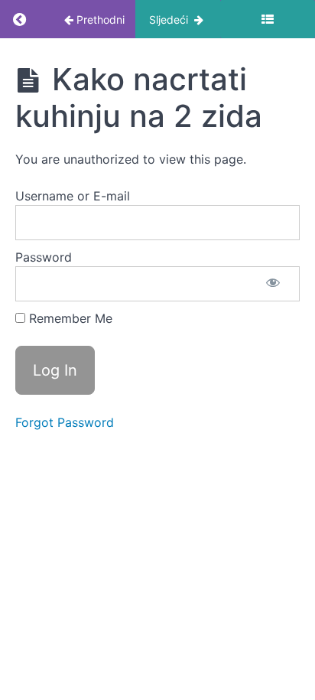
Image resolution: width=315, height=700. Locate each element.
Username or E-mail (72, 195)
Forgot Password (64, 422)
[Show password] (273, 283)
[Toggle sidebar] (267, 19)
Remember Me (68, 318)
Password (43, 257)
